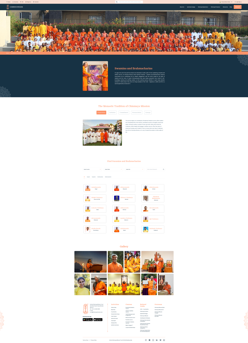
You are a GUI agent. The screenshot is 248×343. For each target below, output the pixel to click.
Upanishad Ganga (144, 313)
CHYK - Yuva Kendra (144, 309)
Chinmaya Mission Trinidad (158, 312)
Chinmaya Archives (144, 311)
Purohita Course (129, 319)
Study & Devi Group (115, 314)
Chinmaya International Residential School (145, 324)
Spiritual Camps (114, 318)
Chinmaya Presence (215, 6)
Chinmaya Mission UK (159, 309)
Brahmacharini (108, 176)
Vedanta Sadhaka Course (129, 311)
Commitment (124, 112)
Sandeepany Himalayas (145, 318)
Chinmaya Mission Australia (158, 316)
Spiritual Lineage (191, 6)
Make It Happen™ (129, 325)
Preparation (101, 112)
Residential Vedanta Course (130, 308)
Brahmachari (100, 176)
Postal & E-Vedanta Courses (130, 322)
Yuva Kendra (113, 311)
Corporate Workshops (130, 327)
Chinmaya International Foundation (145, 321)
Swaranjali (113, 320)
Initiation (112, 112)
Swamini (94, 176)
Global (7, 53)
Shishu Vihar (113, 307)
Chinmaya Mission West (160, 307)
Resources (225, 6)
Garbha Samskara (115, 325)
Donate (237, 7)
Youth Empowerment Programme (130, 315)
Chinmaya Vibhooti (144, 315)
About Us (182, 6)
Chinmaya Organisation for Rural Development (145, 331)
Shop (231, 6)
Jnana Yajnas (114, 316)
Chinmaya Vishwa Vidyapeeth (144, 327)
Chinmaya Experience (203, 6)
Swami (88, 176)
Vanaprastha (114, 322)
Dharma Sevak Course (130, 317)
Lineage (147, 112)
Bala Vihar (113, 309)
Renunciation (136, 112)
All (84, 176)
